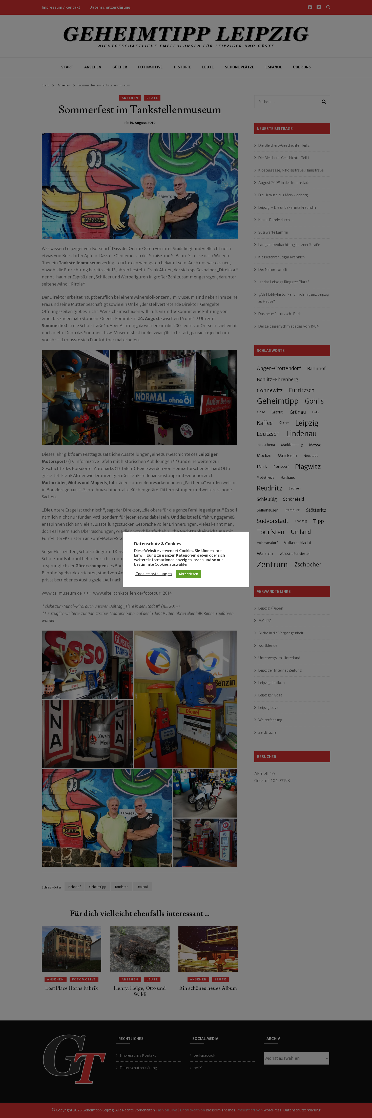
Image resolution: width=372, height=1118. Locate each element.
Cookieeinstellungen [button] (153, 574)
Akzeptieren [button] (188, 574)
